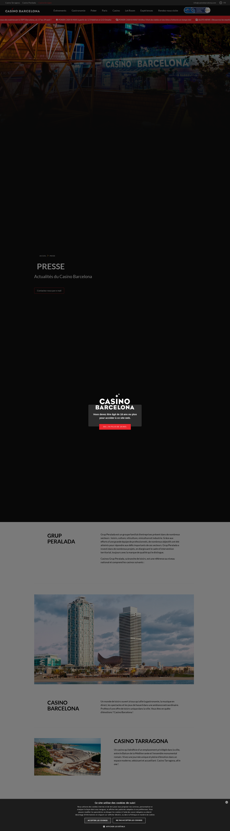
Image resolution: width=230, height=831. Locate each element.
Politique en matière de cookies (142, 815)
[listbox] (226, 802)
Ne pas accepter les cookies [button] (129, 820)
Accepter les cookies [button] (98, 820)
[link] (115, 427)
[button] (115, 826)
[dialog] (115, 815)
